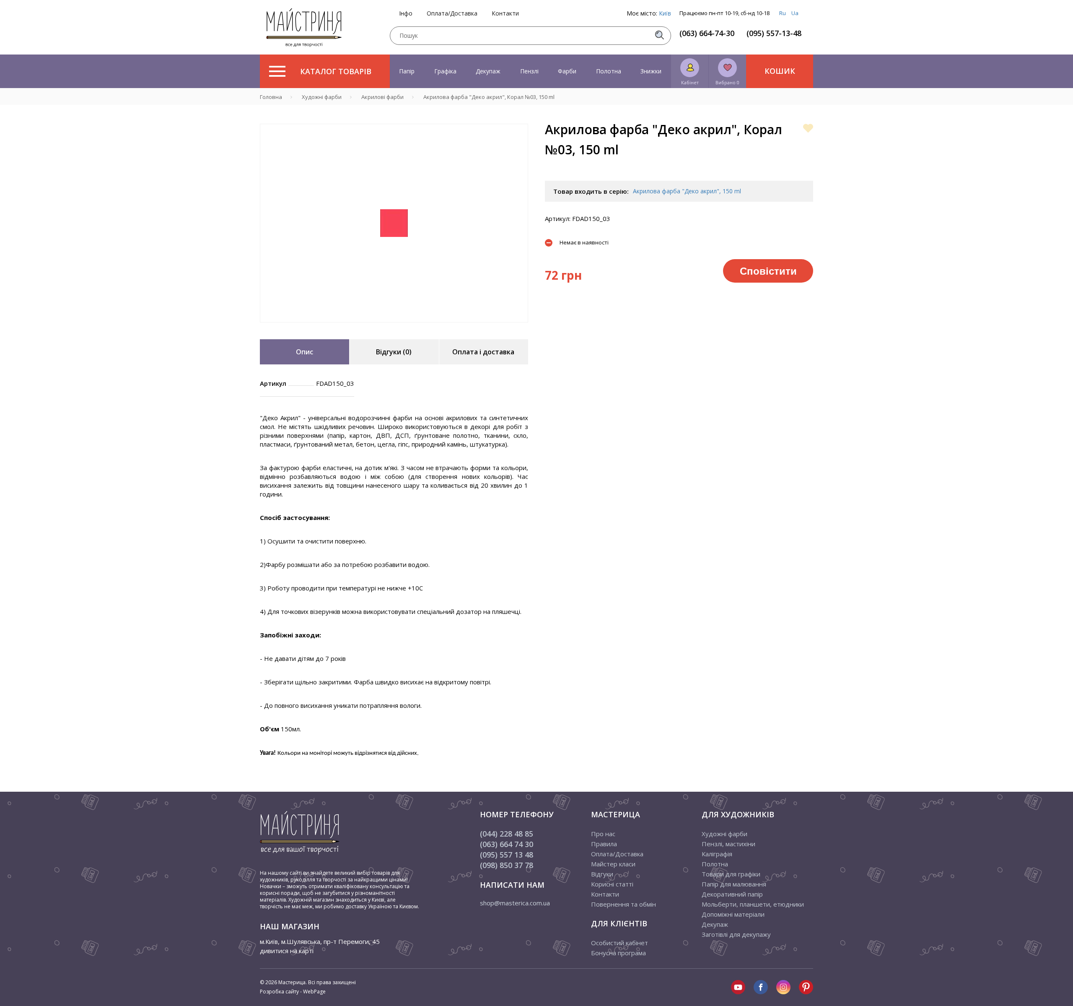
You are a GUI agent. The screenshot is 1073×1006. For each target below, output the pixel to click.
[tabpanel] (394, 223)
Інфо (405, 13)
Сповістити (768, 270)
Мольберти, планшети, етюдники (753, 904)
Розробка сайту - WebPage (293, 991)
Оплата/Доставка (452, 13)
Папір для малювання (734, 884)
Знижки (650, 71)
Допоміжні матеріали (733, 914)
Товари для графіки (731, 874)
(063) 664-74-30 (706, 33)
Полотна (608, 71)
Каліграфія (717, 854)
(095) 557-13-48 (773, 33)
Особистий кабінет (619, 942)
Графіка (445, 71)
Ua (794, 13)
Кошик (780, 71)
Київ (665, 13)
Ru (782, 13)
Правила (604, 844)
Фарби (567, 71)
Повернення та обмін (623, 904)
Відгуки (602, 874)
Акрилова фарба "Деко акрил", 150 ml (687, 191)
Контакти (505, 13)
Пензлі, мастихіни (728, 844)
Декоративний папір (732, 894)
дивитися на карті (287, 950)
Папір (407, 71)
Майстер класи (613, 864)
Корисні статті (612, 884)
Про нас (603, 833)
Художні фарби (724, 833)
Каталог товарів (335, 71)
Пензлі (529, 71)
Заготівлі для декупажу (736, 934)
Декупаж (488, 71)
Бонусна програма (618, 953)
